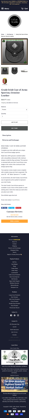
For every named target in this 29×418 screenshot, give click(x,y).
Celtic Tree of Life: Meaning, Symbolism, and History (14, 366)
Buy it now (14, 128)
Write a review (14, 221)
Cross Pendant (14, 301)
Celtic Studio (16, 406)
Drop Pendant (14, 305)
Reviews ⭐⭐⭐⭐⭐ (14, 239)
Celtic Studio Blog (14, 348)
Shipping (3, 102)
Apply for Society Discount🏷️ (14, 254)
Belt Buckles (14, 279)
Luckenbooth (14, 272)
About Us (14, 241)
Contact (15, 243)
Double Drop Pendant (14, 303)
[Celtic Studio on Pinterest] (14, 315)
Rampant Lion (14, 287)
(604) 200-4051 (15, 337)
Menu (6, 9)
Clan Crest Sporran (14, 276)
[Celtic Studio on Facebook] (11, 315)
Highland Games (14, 375)
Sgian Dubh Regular (14, 281)
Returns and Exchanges (10, 140)
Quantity (3, 113)
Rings (14, 266)
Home (2, 34)
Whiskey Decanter (14, 283)
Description (6, 135)
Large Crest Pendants (14, 295)
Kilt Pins (14, 262)
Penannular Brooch (14, 307)
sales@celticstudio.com (14, 340)
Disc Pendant (14, 297)
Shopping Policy (14, 250)
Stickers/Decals (14, 285)
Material (3, 106)
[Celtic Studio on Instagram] (18, 315)
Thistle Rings (14, 268)
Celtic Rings (15, 270)
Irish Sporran (10, 34)
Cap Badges (14, 264)
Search (14, 252)
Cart (26, 8)
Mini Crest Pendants (14, 299)
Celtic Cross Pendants (14, 274)
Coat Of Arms (15, 200)
